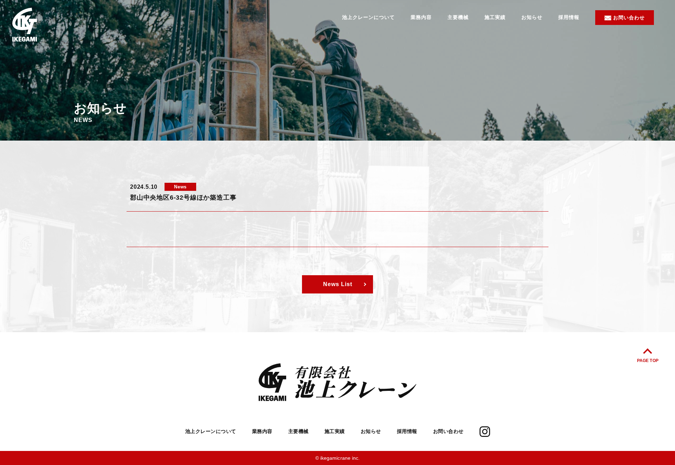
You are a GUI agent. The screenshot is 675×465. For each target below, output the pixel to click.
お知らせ (531, 17)
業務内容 (421, 17)
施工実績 (495, 17)
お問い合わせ (629, 17)
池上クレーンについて (368, 17)
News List (337, 284)
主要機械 (458, 17)
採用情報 (568, 17)
